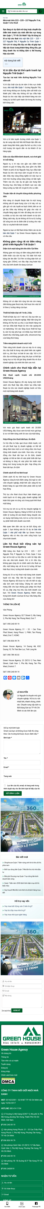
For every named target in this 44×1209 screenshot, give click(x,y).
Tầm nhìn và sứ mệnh (9, 1061)
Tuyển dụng (5, 1064)
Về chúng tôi (6, 1053)
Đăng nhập (5, 1071)
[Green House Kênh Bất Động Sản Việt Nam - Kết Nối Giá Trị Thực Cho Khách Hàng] (22, 4)
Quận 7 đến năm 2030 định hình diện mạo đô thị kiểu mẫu (20, 884)
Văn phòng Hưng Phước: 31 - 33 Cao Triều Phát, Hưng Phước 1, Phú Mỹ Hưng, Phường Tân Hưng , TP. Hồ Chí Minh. (21, 1132)
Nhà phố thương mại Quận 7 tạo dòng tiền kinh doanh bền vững (20, 877)
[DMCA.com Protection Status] (8, 1080)
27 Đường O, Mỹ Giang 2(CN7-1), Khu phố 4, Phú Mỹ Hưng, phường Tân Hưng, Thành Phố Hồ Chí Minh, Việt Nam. (22, 1117)
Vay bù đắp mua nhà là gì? (15, 910)
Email (6, 767)
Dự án (5, 18)
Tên (6, 758)
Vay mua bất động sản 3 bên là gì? (18, 906)
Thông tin (5, 1057)
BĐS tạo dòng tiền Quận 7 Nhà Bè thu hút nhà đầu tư (21, 870)
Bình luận (8, 738)
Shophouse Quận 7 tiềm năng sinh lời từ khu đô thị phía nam (21, 864)
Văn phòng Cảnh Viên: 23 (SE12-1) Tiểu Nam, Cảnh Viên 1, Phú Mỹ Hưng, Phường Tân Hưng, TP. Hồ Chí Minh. (21, 1148)
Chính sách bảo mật (9, 1075)
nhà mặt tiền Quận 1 (16, 87)
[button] (3, 11)
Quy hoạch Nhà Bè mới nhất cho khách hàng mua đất (21, 891)
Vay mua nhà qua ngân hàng (15, 915)
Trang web (8, 776)
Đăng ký (4, 1068)
